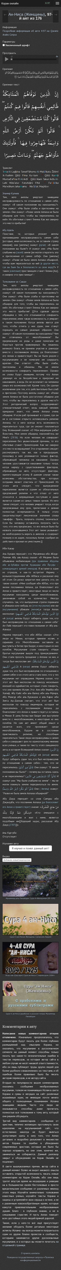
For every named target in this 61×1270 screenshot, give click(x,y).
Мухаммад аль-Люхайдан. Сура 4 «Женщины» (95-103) (30, 898)
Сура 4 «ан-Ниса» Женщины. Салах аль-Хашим (30, 937)
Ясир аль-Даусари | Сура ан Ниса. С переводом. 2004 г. (30, 975)
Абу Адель (8, 230)
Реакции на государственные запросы (25, 1257)
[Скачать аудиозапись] (57, 56)
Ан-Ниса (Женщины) (26, 14)
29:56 (14, 437)
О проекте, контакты (30, 1253)
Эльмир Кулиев (10, 193)
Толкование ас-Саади (14, 281)
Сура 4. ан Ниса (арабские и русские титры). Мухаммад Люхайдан (30, 1014)
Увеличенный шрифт (17, 45)
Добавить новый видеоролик (16, 860)
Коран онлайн (10, 3)
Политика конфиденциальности (37, 1259)
